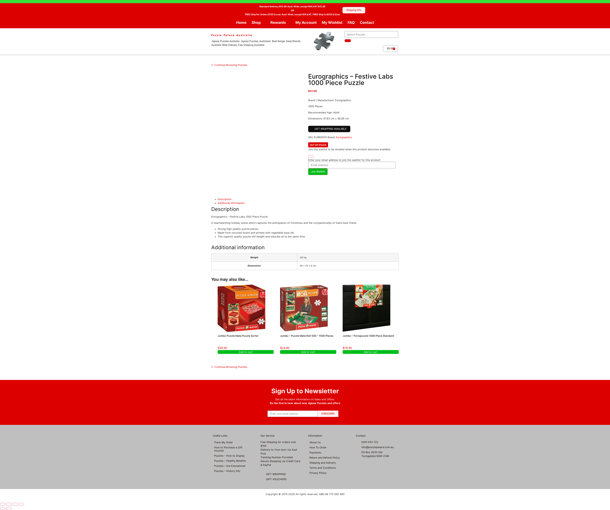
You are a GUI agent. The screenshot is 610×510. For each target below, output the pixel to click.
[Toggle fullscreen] (9, 504)
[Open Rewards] (288, 22)
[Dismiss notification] (311, 156)
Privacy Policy (317, 472)
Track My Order (223, 442)
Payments (315, 452)
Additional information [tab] (231, 203)
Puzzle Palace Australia (232, 35)
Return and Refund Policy (324, 457)
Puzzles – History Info (227, 471)
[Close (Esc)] (21, 504)
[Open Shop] (263, 22)
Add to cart (246, 352)
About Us (315, 442)
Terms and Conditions (322, 467)
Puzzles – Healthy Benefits (230, 460)
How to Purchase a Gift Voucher (228, 449)
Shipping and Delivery (322, 462)
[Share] (15, 504)
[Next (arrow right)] (9, 508)
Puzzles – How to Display (229, 455)
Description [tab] (224, 199)
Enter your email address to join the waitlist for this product (344, 160)
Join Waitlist (318, 171)
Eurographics (344, 137)
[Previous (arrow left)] (2, 508)
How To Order (317, 447)
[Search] (348, 40)
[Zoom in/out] (2, 504)
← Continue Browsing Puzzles (229, 65)
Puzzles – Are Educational (229, 465)
